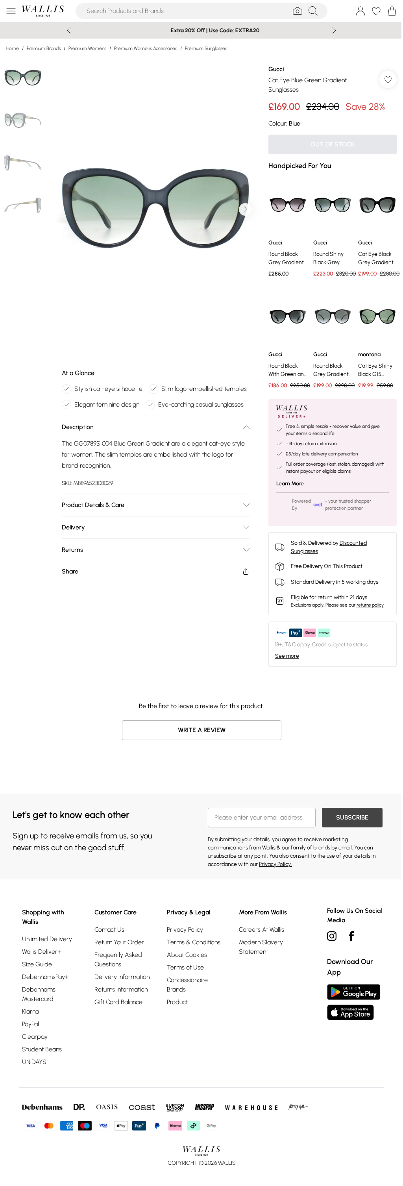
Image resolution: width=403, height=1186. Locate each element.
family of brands (307, 845)
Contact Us (108, 927)
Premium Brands (44, 48)
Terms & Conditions (191, 940)
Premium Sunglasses (206, 48)
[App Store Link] (349, 1000)
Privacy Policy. (272, 862)
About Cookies (185, 953)
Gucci (272, 69)
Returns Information (119, 987)
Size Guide (37, 962)
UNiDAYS (34, 1060)
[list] (153, 209)
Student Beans (42, 1047)
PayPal (30, 1022)
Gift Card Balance (117, 1000)
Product (175, 1000)
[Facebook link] (347, 934)
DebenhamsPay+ (45, 975)
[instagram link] (328, 934)
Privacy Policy (183, 927)
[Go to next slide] (243, 209)
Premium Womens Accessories (145, 48)
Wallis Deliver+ (41, 949)
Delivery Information (120, 975)
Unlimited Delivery (47, 937)
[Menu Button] (11, 11)
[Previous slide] (66, 30)
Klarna (30, 1009)
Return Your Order (118, 940)
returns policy (366, 603)
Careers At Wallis (258, 927)
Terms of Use (183, 965)
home (12, 48)
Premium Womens (87, 48)
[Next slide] (331, 30)
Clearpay (35, 1034)
